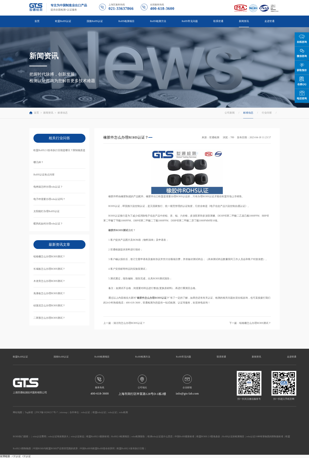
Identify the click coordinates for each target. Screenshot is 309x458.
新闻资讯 (48, 112)
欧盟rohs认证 (99, 412)
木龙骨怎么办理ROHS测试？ (49, 281)
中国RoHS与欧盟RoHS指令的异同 (97, 448)
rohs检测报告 (138, 436)
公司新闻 (230, 112)
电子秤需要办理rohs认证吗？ (49, 199)
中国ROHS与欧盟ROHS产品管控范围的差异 (55, 448)
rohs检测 (123, 412)
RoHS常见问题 (183, 357)
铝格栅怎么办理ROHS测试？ (49, 256)
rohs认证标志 (77, 436)
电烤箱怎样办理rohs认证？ (48, 186)
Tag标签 (29, 412)
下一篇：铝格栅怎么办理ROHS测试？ (250, 323)
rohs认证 (85, 412)
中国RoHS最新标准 (184, 436)
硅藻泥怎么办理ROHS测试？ (49, 305)
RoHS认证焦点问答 (44, 174)
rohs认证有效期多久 (58, 436)
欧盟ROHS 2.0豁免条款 (208, 436)
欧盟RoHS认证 (20, 357)
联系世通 (218, 21)
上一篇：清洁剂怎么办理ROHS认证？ (124, 323)
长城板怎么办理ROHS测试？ (49, 268)
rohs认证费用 (39, 436)
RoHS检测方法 (142, 357)
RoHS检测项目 (101, 357)
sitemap (63, 412)
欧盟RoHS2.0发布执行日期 (130, 448)
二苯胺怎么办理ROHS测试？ (49, 317)
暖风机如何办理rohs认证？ (48, 223)
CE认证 (17, 456)
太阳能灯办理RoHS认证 (46, 211)
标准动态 (63, 112)
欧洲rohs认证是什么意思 (160, 436)
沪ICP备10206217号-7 (46, 412)
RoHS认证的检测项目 (233, 436)
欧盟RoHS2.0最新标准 (97, 436)
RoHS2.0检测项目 (120, 436)
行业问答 (267, 112)
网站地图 (17, 412)
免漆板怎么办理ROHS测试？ (49, 293)
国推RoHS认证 (61, 357)
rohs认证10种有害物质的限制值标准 (264, 436)
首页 (37, 21)
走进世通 (291, 357)
